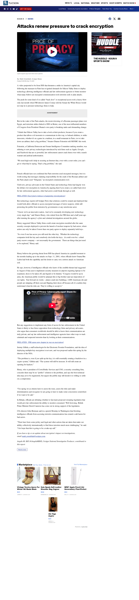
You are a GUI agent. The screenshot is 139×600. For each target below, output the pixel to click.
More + (132, 9)
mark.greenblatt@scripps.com (33, 436)
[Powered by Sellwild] (84, 527)
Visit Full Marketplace (80, 464)
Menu (67, 3)
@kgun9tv (17, 9)
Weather (95, 3)
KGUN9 (11, 9)
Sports (104, 3)
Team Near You (107, 9)
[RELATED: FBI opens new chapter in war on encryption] (40, 342)
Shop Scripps (115, 3)
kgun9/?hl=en (8, 9)
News (30, 19)
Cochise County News (121, 9)
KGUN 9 (20, 19)
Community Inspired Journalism (78, 9)
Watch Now (129, 3)
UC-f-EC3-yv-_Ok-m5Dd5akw (14, 9)
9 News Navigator (95, 9)
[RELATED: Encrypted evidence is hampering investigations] (41, 195)
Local (77, 3)
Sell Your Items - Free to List (42, 465)
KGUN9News (5, 9)
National (85, 3)
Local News (62, 9)
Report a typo (22, 449)
